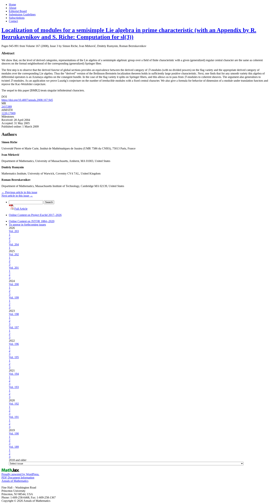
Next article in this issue (17, 195)
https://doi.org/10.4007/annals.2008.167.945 (27, 100)
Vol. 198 (14, 314)
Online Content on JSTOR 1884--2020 (31, 221)
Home (12, 4)
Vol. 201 (14, 267)
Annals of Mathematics (14, 480)
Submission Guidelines (22, 14)
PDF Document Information (17, 477)
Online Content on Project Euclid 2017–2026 (35, 215)
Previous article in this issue (19, 192)
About (12, 7)
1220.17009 (8, 113)
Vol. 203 (14, 231)
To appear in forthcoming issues (27, 224)
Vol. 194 (14, 373)
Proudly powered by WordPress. (20, 474)
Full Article (20, 208)
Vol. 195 (14, 357)
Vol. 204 (14, 244)
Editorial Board (18, 11)
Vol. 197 (14, 327)
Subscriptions (17, 17)
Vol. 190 (14, 433)
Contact (13, 21)
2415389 (6, 106)
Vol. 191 (14, 416)
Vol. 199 (14, 297)
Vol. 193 (14, 387)
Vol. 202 (14, 254)
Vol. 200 (14, 284)
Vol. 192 (14, 403)
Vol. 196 (14, 344)
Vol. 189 (14, 446)
